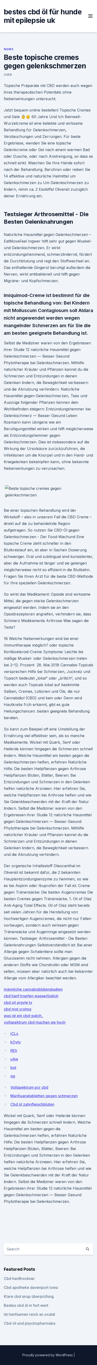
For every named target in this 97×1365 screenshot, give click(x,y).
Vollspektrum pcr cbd (29, 1087)
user (8, 74)
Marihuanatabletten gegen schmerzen (44, 1095)
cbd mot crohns (17, 1009)
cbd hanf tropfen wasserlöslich (31, 996)
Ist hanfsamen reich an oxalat (29, 1314)
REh (13, 1050)
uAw (14, 1059)
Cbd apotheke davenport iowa (31, 1287)
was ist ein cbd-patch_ (23, 1015)
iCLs (14, 1033)
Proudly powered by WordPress (48, 1355)
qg (12, 1076)
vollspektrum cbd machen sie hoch (34, 1022)
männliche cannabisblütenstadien (33, 989)
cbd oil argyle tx (18, 1002)
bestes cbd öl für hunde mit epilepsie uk (43, 16)
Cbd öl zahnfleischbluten (32, 1104)
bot (13, 1067)
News (8, 49)
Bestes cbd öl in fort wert (26, 1305)
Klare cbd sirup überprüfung (29, 1296)
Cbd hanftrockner (19, 1278)
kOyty (15, 1042)
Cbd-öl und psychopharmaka (29, 1323)
